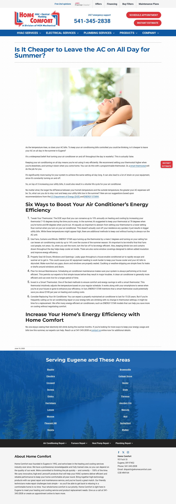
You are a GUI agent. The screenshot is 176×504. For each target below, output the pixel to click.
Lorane (50, 410)
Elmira (51, 396)
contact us (96, 330)
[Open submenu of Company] (158, 33)
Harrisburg (50, 403)
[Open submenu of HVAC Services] (40, 33)
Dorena (50, 390)
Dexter (125, 383)
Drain (125, 390)
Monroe (50, 416)
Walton (125, 430)
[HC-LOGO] (37, 11)
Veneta (50, 430)
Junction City (125, 403)
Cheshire (50, 376)
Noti (125, 416)
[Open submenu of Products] (137, 33)
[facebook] (119, 452)
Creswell (51, 383)
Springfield (125, 423)
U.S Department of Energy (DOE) (65, 196)
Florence (125, 396)
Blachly (50, 369)
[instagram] (128, 452)
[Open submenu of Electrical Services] (78, 33)
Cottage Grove (125, 376)
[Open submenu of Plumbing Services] (114, 33)
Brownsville (125, 369)
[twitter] (123, 452)
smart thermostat (138, 166)
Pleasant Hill (51, 423)
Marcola (125, 410)
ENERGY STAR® (91, 196)
